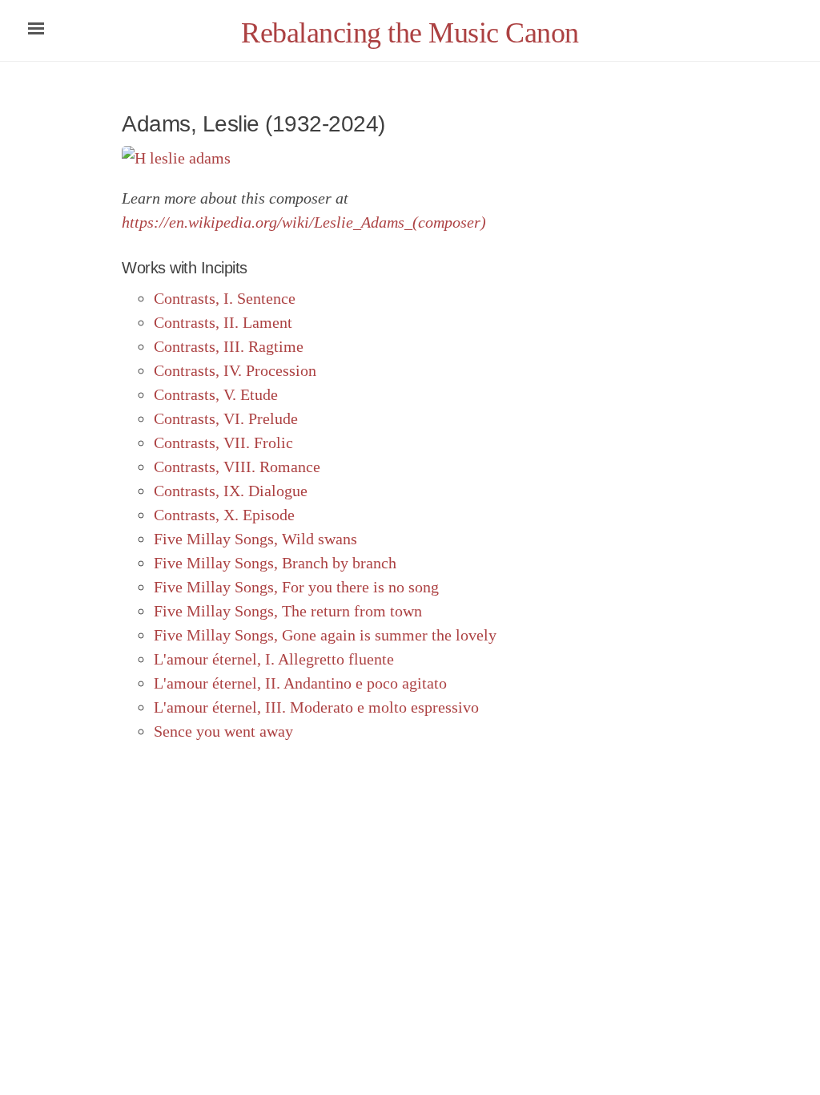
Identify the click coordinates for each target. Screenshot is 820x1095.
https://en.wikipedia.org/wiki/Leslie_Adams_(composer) (304, 222)
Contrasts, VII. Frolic (223, 442)
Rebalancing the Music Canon (410, 33)
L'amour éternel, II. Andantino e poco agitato (300, 683)
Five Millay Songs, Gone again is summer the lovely (325, 635)
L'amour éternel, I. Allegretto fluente (274, 659)
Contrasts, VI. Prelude (226, 418)
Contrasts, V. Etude (216, 394)
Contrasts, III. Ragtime (228, 346)
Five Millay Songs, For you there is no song (296, 587)
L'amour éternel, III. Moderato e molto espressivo (316, 707)
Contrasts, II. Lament (223, 322)
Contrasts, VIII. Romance (237, 466)
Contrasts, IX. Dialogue (231, 490)
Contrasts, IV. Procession (235, 370)
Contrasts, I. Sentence (224, 298)
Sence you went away (223, 731)
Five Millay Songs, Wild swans (255, 539)
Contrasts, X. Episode (224, 514)
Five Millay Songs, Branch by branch (275, 563)
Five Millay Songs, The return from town (288, 611)
